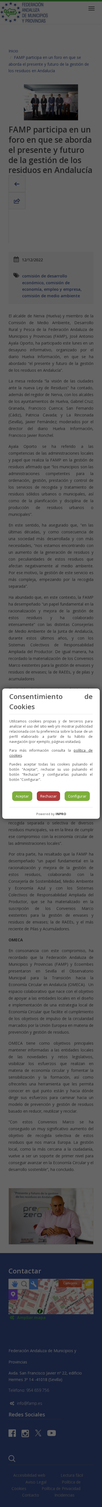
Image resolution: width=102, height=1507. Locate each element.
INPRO (61, 814)
